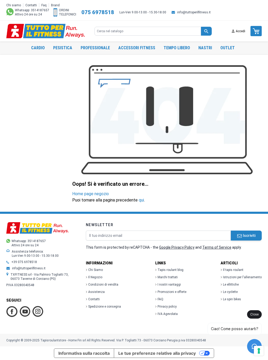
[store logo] (45, 31)
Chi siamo (13, 5)
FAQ (160, 299)
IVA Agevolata (168, 314)
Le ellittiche (231, 284)
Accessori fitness (136, 47)
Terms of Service (216, 247)
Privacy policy (167, 306)
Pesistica (62, 47)
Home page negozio (90, 193)
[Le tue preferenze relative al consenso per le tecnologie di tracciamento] (259, 351)
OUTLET (227, 47)
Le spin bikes (232, 299)
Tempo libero (177, 47)
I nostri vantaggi (169, 284)
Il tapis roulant (233, 270)
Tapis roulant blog (170, 270)
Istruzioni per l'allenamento (242, 277)
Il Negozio (95, 277)
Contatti (31, 5)
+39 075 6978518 (24, 262)
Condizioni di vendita (103, 284)
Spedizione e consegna (104, 306)
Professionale (95, 47)
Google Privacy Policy (176, 247)
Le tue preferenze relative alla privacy (157, 353)
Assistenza (96, 292)
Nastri (205, 47)
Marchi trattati (168, 277)
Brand (55, 5)
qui (141, 200)
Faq (44, 5)
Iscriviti (249, 235)
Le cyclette (230, 292)
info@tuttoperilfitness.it (194, 12)
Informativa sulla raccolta (84, 353)
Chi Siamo (95, 270)
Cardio (38, 47)
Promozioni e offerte (172, 292)
